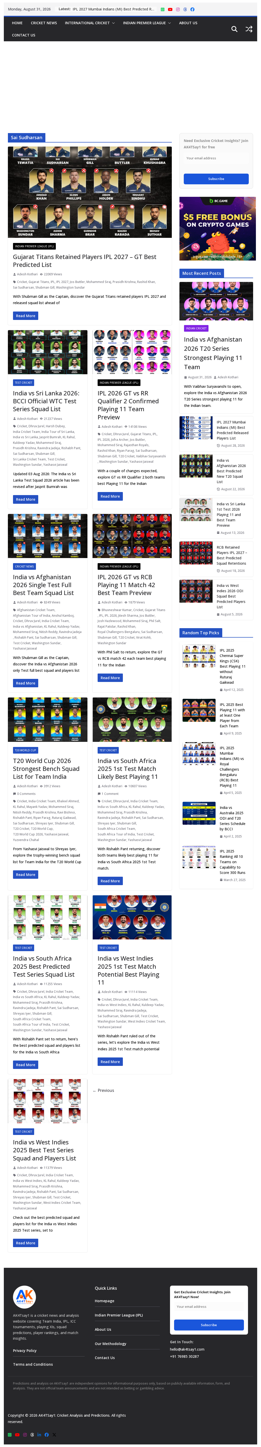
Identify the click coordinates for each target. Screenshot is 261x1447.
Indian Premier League (144, 22)
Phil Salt (154, 621)
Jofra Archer (119, 439)
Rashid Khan (146, 282)
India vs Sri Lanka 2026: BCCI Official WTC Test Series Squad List (46, 401)
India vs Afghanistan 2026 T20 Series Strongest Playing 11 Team (213, 353)
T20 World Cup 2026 (28, 834)
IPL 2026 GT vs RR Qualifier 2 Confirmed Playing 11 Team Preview (128, 405)
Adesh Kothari (27, 274)
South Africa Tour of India (116, 834)
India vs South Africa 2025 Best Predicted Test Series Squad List (44, 966)
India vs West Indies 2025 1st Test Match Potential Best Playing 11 (128, 970)
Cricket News (44, 22)
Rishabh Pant (70, 448)
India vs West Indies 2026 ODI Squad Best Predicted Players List (231, 596)
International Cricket (87, 22)
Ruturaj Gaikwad (64, 818)
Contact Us (23, 35)
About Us (188, 22)
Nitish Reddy (48, 632)
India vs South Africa (112, 807)
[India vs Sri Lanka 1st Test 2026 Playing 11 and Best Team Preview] (196, 518)
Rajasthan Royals (136, 445)
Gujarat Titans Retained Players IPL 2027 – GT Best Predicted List (84, 260)
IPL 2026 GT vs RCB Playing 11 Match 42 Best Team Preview (126, 585)
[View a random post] (249, 29)
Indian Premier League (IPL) (34, 246)
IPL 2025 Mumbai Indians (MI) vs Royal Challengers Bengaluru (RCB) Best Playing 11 (232, 766)
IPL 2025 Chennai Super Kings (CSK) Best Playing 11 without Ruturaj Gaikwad (233, 666)
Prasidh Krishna (124, 282)
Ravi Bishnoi (66, 812)
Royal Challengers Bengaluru (119, 632)
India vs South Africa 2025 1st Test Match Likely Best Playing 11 (128, 768)
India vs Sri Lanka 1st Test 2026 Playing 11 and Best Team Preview (231, 514)
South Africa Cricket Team (116, 828)
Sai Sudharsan (23, 287)
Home (17, 22)
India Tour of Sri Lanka (58, 432)
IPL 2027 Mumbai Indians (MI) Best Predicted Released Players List (233, 430)
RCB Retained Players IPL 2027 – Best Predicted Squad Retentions (232, 555)
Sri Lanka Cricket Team (29, 459)
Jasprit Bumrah (50, 437)
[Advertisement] (130, 79)
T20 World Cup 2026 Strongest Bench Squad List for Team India (46, 768)
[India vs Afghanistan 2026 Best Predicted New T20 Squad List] (196, 475)
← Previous (103, 1090)
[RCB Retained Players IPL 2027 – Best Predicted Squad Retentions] (196, 559)
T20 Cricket (126, 456)
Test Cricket (23, 382)
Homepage (104, 1300)
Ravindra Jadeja (48, 448)
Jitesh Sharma (128, 615)
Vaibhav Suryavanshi (151, 456)
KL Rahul (69, 437)
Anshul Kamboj (63, 615)
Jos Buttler (77, 282)
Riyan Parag (125, 450)
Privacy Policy (25, 1350)
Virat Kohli (143, 637)
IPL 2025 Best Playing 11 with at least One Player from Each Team (232, 715)
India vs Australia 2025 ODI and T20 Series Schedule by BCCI (232, 818)
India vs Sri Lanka (25, 437)
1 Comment (110, 794)
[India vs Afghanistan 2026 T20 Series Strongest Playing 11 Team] (216, 301)
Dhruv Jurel (36, 426)
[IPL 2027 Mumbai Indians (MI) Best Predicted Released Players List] (196, 433)
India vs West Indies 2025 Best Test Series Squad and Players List (44, 1150)
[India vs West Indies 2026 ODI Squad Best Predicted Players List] (196, 600)
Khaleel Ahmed (68, 801)
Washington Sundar (70, 287)
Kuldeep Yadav (24, 443)
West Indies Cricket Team (146, 1021)
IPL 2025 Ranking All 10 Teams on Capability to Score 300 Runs (232, 862)
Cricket (22, 282)
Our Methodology (110, 1343)
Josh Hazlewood (109, 621)
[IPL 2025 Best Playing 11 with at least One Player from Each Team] (199, 719)
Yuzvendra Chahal (26, 840)
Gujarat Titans (39, 282)
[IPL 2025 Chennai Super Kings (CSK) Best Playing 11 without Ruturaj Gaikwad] (199, 670)
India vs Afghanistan (28, 626)
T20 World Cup (25, 750)
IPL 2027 (62, 282)
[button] (112, 23)
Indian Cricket (196, 328)
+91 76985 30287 (184, 1356)
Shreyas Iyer (44, 823)
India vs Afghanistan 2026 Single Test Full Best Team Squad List (43, 585)
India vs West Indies (112, 1005)
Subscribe (216, 178)
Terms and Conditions (33, 1364)
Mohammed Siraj (98, 282)
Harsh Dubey (55, 426)
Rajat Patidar (107, 626)
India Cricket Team (26, 432)
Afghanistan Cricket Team (36, 610)
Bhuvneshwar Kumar (117, 610)
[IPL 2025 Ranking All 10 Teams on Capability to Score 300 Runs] (199, 865)
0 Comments (26, 794)
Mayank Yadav (37, 807)
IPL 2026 (104, 439)
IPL (53, 282)
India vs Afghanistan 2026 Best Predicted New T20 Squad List (115, 9)
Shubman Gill (45, 287)
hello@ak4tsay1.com (187, 1349)
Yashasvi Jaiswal (55, 464)
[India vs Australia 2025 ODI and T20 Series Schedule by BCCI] (199, 822)
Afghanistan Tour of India (31, 615)
